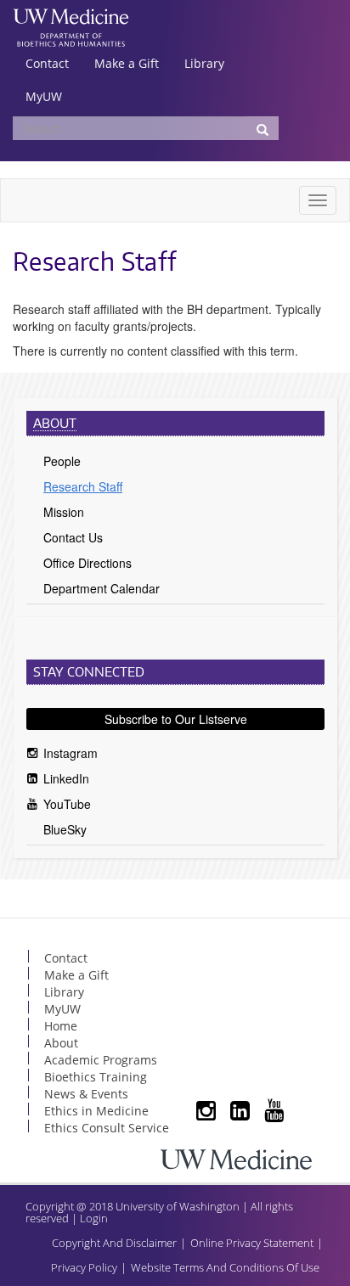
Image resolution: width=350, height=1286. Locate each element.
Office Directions (87, 562)
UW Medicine (71, 18)
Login (94, 1218)
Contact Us (73, 537)
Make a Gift (126, 63)
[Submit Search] (262, 128)
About (54, 422)
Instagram (70, 752)
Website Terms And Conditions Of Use (225, 1267)
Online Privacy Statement (251, 1243)
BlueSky (65, 829)
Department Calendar (101, 588)
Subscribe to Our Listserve (175, 718)
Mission (63, 511)
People (62, 460)
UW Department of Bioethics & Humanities (71, 38)
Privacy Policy (84, 1267)
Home (60, 1026)
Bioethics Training (95, 1077)
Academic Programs (100, 1060)
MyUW (43, 96)
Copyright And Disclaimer (114, 1243)
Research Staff (82, 486)
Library (204, 63)
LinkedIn (66, 778)
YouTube (67, 803)
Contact (47, 63)
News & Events (86, 1094)
